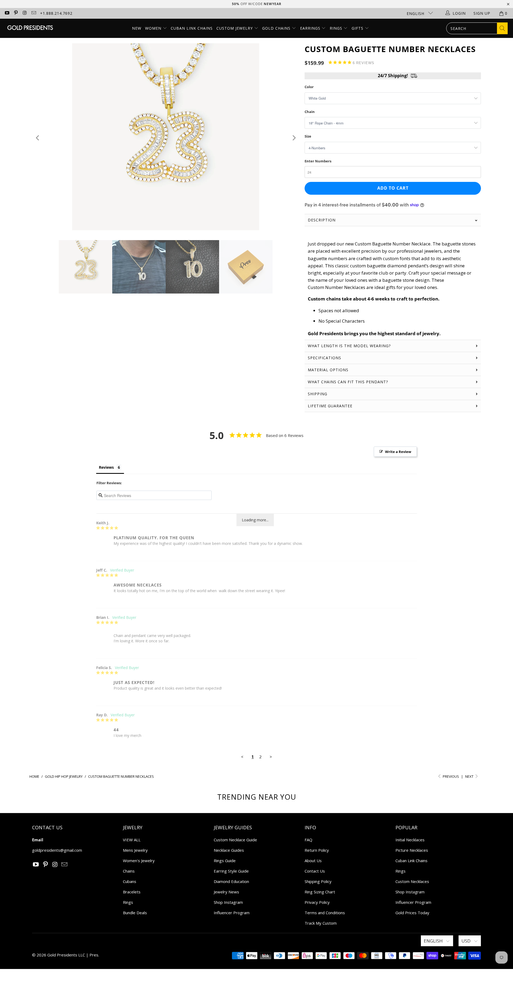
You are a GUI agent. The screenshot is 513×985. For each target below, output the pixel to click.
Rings (337, 28)
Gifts (358, 28)
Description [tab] (322, 219)
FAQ (308, 839)
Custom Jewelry (235, 28)
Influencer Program (232, 912)
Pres (94, 954)
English (416, 13)
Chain (310, 111)
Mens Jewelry (135, 850)
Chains (129, 871)
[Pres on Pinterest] (15, 13)
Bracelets (132, 891)
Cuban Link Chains (192, 28)
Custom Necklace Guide (235, 839)
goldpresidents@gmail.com (57, 850)
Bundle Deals (135, 912)
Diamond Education (231, 881)
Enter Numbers (318, 161)
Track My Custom (321, 923)
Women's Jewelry (139, 860)
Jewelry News (226, 891)
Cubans (129, 881)
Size (308, 136)
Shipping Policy (318, 881)
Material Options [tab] (328, 369)
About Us (313, 860)
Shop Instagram (228, 902)
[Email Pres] (33, 13)
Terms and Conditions (325, 912)
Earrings (311, 28)
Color (309, 86)
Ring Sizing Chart (320, 891)
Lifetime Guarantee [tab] (331, 405)
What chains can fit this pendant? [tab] (348, 381)
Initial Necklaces (410, 839)
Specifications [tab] (324, 357)
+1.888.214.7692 (56, 13)
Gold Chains (277, 28)
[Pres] (30, 28)
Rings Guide (225, 860)
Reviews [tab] (106, 467)
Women (153, 28)
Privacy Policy (317, 902)
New (136, 28)
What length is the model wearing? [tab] (349, 345)
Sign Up (481, 13)
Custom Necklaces (412, 881)
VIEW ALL (132, 839)
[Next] (293, 137)
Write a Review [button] (398, 451)
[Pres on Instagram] (24, 13)
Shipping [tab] (317, 393)
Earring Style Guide (231, 871)
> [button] (271, 756)
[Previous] (38, 137)
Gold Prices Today (412, 912)
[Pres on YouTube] (6, 13)
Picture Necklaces (411, 850)
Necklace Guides (229, 850)
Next (469, 776)
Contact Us (315, 871)
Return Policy (317, 850)
